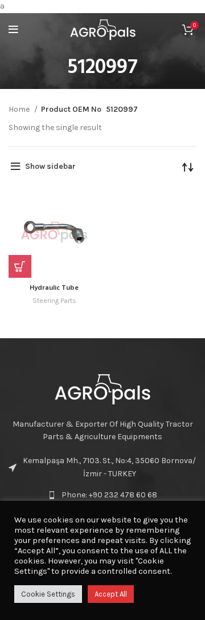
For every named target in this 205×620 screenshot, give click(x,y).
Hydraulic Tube (54, 288)
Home (20, 109)
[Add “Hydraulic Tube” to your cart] (20, 266)
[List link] (102, 495)
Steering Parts (54, 301)
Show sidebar (50, 166)
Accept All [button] (111, 594)
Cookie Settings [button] (48, 594)
